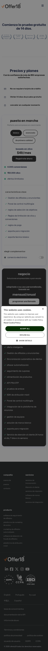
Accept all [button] (25, 328)
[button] (24, 341)
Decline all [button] (25, 335)
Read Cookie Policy (12, 323)
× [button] (43, 309)
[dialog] (24, 325)
